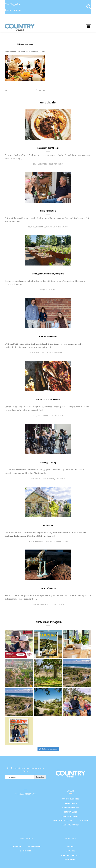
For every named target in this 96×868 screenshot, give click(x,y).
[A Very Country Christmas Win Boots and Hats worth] (19, 644)
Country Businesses (70, 799)
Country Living (70, 812)
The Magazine (12, 4)
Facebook (17, 846)
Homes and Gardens (70, 816)
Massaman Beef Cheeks (47, 147)
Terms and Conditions (70, 855)
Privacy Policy (70, 859)
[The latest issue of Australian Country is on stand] (48, 644)
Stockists (84, 820)
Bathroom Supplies (70, 825)
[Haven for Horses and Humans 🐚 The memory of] (77, 673)
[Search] (88, 7)
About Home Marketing (63, 820)
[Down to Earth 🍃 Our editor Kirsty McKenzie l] (77, 702)
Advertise (70, 851)
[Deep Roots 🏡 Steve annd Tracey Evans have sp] (48, 673)
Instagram (35, 846)
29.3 (34, 164)
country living (60, 227)
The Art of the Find (48, 588)
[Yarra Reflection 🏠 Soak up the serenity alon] (19, 673)
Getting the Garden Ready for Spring (48, 273)
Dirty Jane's (58, 604)
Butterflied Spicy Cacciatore (48, 399)
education (60, 479)
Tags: (7, 90)
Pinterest (27, 851)
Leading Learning (48, 462)
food (60, 164)
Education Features (70, 807)
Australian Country (47, 164)
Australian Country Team (18, 51)
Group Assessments (48, 336)
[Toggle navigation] (88, 26)
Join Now (40, 777)
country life (60, 353)
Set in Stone (48, 525)
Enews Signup (13, 10)
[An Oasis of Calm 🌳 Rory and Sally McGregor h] (48, 702)
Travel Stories (70, 803)
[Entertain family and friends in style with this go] (77, 644)
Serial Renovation (48, 210)
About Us (70, 846)
